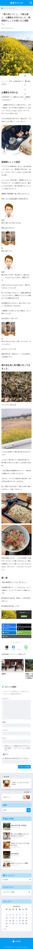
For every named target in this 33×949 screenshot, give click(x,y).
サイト (4, 738)
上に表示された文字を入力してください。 (16, 758)
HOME (18, 941)
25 (10, 923)
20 (16, 921)
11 (10, 918)
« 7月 (4, 929)
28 (20, 923)
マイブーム (13, 654)
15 (23, 918)
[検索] (28, 810)
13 (16, 918)
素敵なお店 (22, 654)
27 (16, 923)
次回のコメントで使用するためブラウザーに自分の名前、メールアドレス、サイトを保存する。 (17, 748)
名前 (4, 722)
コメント (6, 698)
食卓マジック (16, 3)
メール (5, 730)
